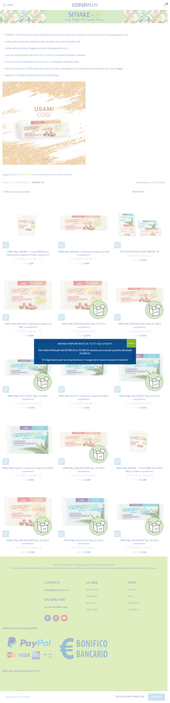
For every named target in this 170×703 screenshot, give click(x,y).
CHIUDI (131, 343)
